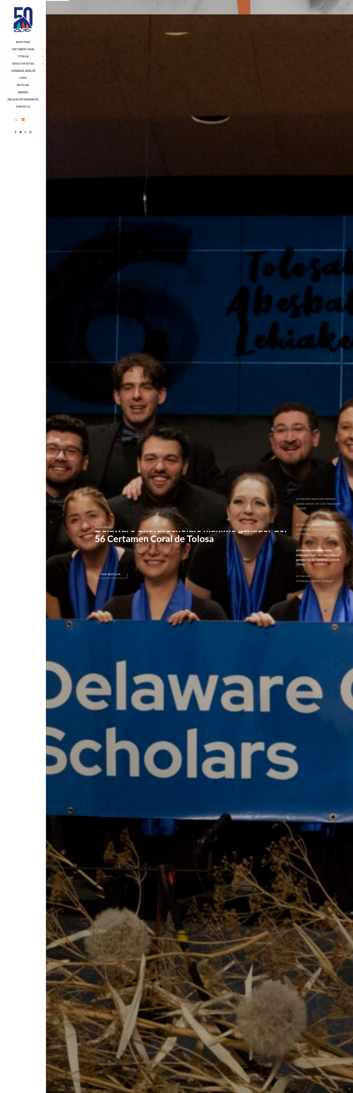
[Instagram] (30, 132)
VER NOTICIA (111, 576)
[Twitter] (20, 132)
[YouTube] (25, 132)
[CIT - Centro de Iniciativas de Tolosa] (23, 19)
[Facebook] (15, 132)
